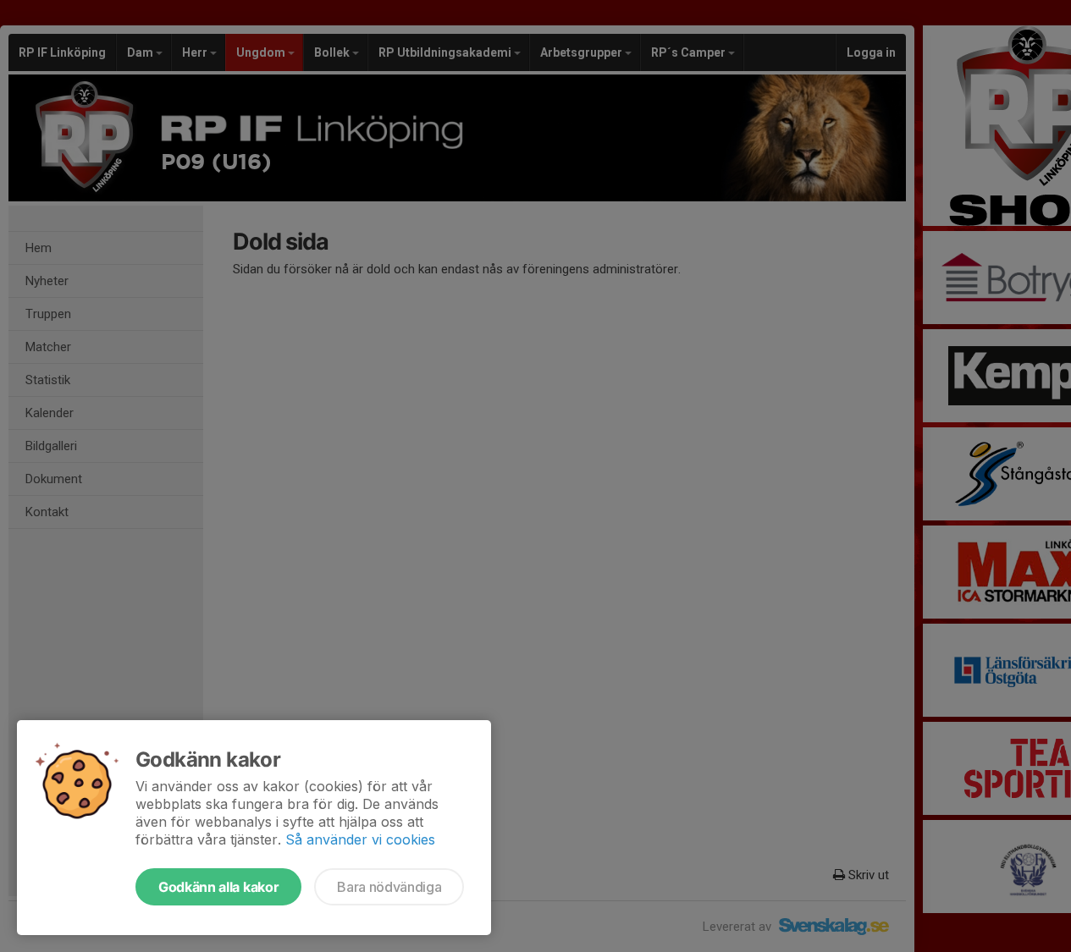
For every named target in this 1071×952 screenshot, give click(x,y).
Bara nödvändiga (389, 886)
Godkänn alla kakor (218, 886)
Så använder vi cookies (360, 839)
